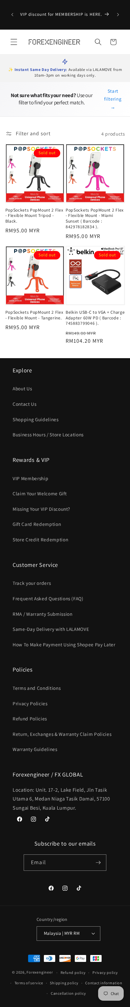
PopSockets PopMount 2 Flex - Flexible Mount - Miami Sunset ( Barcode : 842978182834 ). (95, 218)
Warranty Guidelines (35, 749)
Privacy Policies (30, 703)
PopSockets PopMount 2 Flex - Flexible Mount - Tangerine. (34, 315)
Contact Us (25, 404)
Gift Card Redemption (37, 524)
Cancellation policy (68, 993)
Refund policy (73, 972)
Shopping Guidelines (36, 419)
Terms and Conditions (37, 688)
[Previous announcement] (12, 15)
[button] (13, 41)
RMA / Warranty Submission (43, 614)
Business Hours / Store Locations (48, 434)
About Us (22, 388)
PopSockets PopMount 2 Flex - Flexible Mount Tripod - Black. (34, 215)
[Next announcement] (118, 15)
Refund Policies (30, 718)
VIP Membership (30, 478)
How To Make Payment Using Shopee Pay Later (64, 644)
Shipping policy (64, 983)
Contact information (103, 983)
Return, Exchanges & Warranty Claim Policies (62, 734)
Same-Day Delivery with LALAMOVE (51, 629)
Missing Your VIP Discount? (41, 509)
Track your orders (32, 583)
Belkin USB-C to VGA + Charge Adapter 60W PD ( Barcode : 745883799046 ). (95, 318)
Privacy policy (105, 972)
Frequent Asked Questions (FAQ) (48, 598)
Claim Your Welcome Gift (40, 493)
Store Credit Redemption (40, 539)
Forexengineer (40, 972)
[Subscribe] (98, 862)
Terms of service (29, 983)
